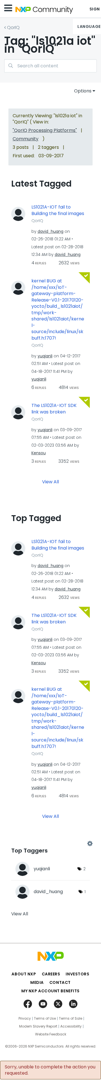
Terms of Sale (70, 1018)
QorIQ (13, 27)
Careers (51, 974)
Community (25, 139)
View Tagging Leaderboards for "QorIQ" (50, 843)
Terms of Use (45, 1018)
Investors (77, 974)
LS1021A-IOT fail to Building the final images (57, 210)
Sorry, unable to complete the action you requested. (50, 1070)
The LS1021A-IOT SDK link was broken (54, 408)
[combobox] (50, 65)
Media (37, 982)
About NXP (24, 974)
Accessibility (71, 1026)
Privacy (25, 1018)
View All (50, 482)
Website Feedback (50, 1034)
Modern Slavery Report (38, 1026)
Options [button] (82, 91)
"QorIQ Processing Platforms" (45, 130)
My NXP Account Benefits (50, 991)
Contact (60, 982)
